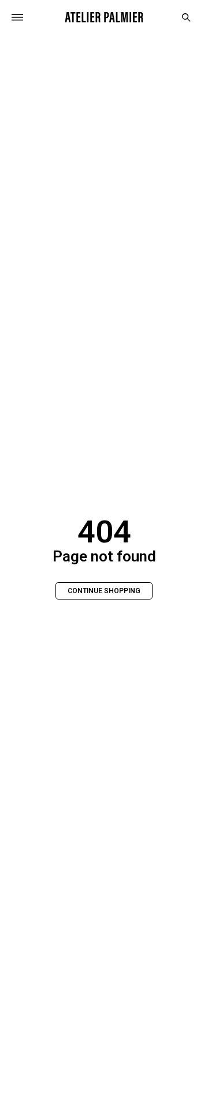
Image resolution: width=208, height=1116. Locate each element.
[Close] (17, 17)
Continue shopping (104, 591)
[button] (186, 17)
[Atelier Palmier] (104, 17)
